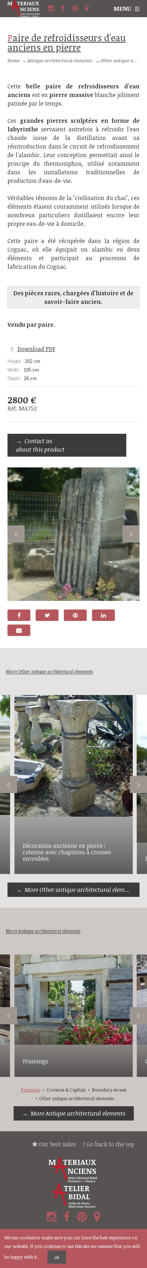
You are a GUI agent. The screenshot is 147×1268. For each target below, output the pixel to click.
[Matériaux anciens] (73, 1170)
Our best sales (56, 1144)
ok (56, 1257)
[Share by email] (18, 630)
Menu (122, 9)
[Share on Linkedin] (103, 615)
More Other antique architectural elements (80, 890)
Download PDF (36, 349)
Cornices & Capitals (66, 1090)
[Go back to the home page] (27, 8)
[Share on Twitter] (47, 615)
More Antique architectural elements (78, 1113)
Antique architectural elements (59, 60)
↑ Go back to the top (108, 1144)
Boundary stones (109, 1090)
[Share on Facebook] (18, 615)
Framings (35, 1061)
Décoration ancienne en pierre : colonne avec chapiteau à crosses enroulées (67, 852)
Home (13, 60)
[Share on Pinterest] (75, 615)
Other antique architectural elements (76, 1098)
